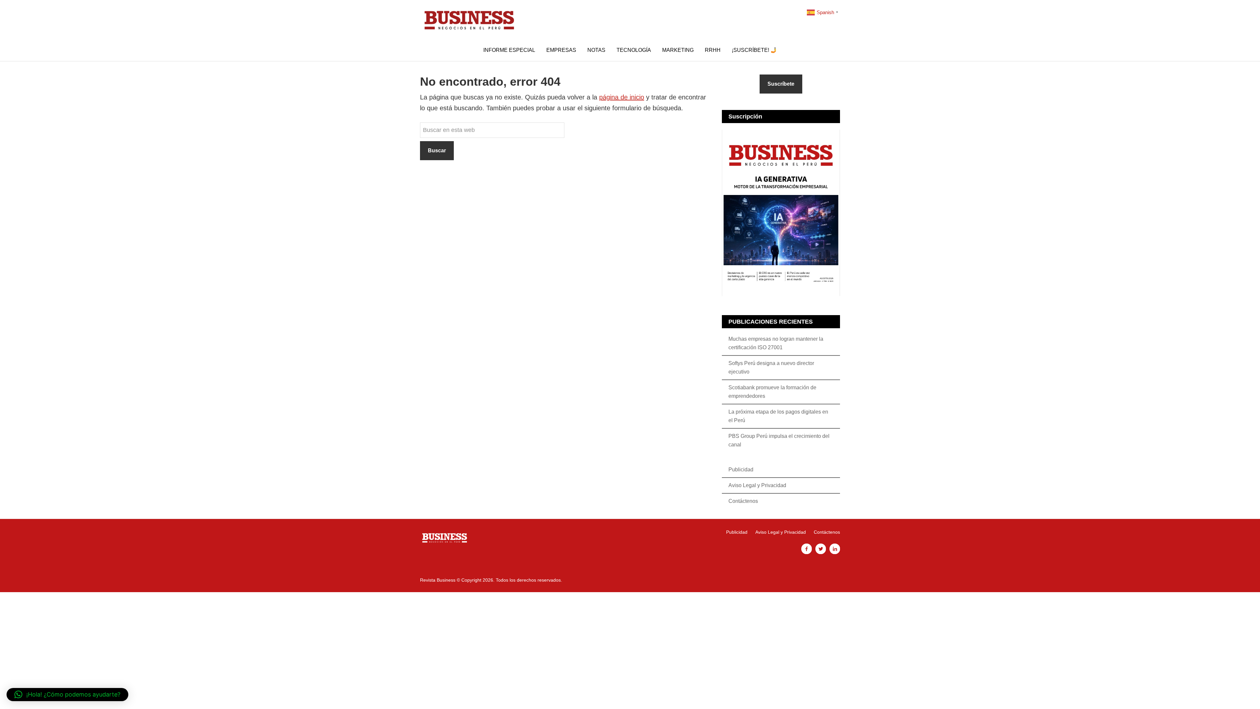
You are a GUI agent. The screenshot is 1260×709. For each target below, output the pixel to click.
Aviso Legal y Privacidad (757, 485)
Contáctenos (743, 501)
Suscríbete (780, 84)
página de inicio (621, 97)
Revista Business (469, 20)
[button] (67, 694)
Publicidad (740, 469)
